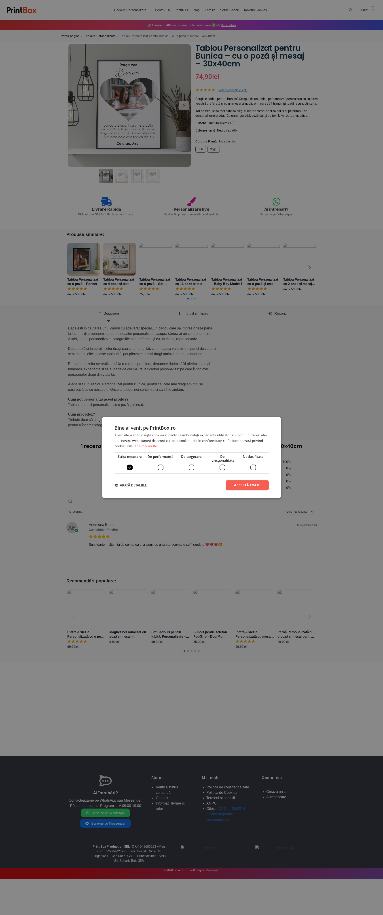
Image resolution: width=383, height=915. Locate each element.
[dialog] (191, 457)
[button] (130, 485)
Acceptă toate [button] (247, 485)
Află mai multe (145, 446)
